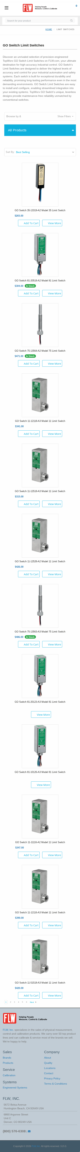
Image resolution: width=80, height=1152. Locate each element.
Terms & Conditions (55, 1083)
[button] (40, 116)
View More (54, 223)
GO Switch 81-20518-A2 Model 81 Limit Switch (40, 280)
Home (48, 29)
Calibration (9, 1075)
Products (8, 1062)
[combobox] (36, 20)
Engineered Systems (15, 1087)
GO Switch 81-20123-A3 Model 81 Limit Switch (40, 701)
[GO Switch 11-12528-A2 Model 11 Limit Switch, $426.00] (40, 535)
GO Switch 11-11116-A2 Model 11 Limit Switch (40, 842)
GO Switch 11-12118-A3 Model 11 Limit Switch (40, 421)
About (47, 1057)
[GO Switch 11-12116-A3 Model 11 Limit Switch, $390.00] (40, 886)
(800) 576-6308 (14, 1131)
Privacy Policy (52, 1078)
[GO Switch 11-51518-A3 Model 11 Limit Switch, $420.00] (40, 956)
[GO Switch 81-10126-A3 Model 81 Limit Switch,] (40, 745)
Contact (48, 1073)
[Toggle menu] (6, 8)
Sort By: (10, 152)
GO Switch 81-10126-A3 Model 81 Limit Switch (40, 772)
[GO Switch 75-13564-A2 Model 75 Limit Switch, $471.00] (40, 324)
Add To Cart (31, 223)
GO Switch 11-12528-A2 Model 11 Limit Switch (40, 561)
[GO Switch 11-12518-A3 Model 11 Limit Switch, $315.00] (40, 465)
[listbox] (46, 152)
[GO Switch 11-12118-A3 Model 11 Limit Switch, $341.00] (40, 394)
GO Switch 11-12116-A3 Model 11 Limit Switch (40, 912)
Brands (7, 1057)
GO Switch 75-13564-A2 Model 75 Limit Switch (40, 350)
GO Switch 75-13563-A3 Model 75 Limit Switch (40, 631)
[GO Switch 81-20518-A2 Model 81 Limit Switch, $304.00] (40, 254)
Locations (49, 1068)
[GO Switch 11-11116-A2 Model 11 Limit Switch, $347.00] (40, 816)
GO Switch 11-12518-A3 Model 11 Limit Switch (40, 491)
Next (32, 1002)
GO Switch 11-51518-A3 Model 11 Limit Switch (40, 982)
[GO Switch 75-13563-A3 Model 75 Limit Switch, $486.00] (40, 605)
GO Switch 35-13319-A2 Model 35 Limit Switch (40, 210)
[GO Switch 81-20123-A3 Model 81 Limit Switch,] (40, 675)
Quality (48, 1062)
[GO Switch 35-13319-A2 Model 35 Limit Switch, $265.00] (40, 184)
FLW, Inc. (36, 1146)
